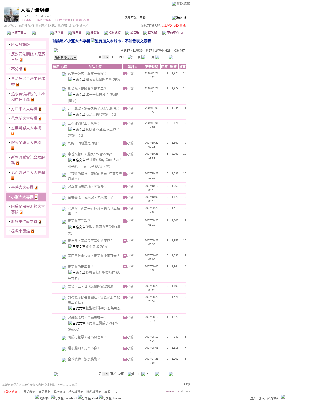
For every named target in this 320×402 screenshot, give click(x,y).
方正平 (33, 16)
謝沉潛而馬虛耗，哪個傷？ (87, 186)
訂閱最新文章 (81, 20)
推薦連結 (114, 32)
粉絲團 (44, 398)
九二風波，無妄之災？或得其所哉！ (94, 108)
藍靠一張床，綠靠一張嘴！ (87, 73)
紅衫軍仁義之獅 (24, 221)
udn (6, 25)
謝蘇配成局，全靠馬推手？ (87, 317)
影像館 (95, 32)
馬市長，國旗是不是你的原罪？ (91, 241)
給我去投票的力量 (99, 79)
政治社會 (24, 25)
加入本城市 (27, 20)
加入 (262, 398)
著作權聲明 (76, 392)
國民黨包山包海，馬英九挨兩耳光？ (94, 256)
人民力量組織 (35, 10)
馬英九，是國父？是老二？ (87, 88)
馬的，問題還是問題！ (84, 143)
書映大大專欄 (22, 187)
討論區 (41, 32)
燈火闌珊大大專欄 (26, 142)
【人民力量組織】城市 (60, 25)
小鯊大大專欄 (22, 197)
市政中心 (174, 32)
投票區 (77, 32)
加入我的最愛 (62, 20)
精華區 (59, 32)
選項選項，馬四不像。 (84, 348)
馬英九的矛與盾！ (81, 266)
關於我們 (30, 392)
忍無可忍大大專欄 (26, 128)
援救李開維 (20, 231)
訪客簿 (152, 32)
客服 (107, 392)
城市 (13, 25)
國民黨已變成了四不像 (102, 323)
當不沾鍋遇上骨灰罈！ (84, 123)
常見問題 (44, 392)
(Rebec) (73, 329)
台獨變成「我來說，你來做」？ (91, 197)
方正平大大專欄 (24, 109)
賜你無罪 (93, 246)
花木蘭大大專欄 (24, 118)
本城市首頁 (18, 32)
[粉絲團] (37, 397)
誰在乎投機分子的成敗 (102, 94)
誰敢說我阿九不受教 (101, 227)
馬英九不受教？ (79, 221)
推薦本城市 (44, 20)
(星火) (117, 79)
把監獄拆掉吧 (96, 308)
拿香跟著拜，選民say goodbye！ (92, 154)
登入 (253, 398)
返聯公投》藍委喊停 (101, 272)
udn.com (185, 391)
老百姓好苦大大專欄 (28, 172)
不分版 (16, 69)
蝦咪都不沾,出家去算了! (103, 129)
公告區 (134, 32)
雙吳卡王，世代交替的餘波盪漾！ (92, 286)
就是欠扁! (93, 114)
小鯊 (130, 73)
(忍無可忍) (108, 114)
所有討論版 (20, 44)
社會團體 (38, 25)
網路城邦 (183, 3)
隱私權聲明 (94, 392)
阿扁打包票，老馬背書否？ (87, 337)
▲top (186, 384)
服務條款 (60, 392)
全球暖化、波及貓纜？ (84, 359)
